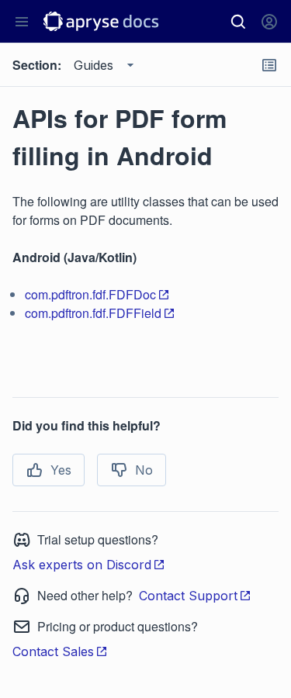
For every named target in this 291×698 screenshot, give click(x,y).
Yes (60, 470)
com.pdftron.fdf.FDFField (93, 313)
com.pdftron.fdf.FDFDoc (90, 294)
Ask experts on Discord (81, 564)
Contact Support (188, 595)
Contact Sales (53, 651)
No (144, 470)
